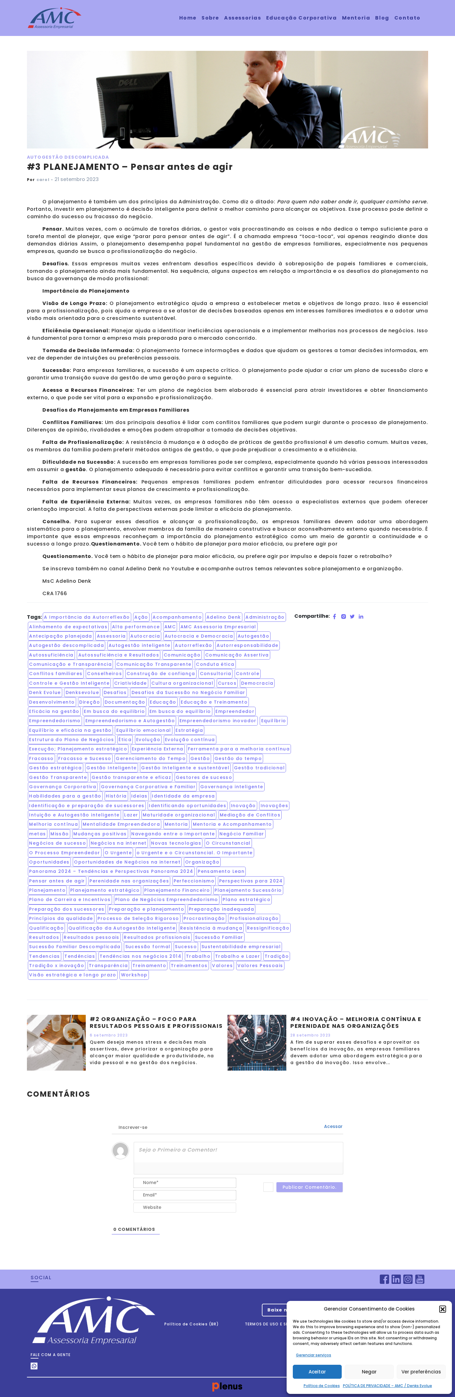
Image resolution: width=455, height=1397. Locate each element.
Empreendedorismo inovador (218, 721)
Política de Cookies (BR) (191, 1324)
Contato (407, 17)
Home (188, 17)
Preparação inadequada (221, 909)
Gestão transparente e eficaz (131, 777)
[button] (443, 1309)
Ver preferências (421, 1371)
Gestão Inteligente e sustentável (185, 768)
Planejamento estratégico (105, 890)
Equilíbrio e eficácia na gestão (70, 730)
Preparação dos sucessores (66, 909)
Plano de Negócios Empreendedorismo (166, 899)
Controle (247, 673)
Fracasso (41, 758)
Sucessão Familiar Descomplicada (74, 947)
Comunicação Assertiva (237, 655)
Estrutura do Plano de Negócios (71, 739)
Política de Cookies (322, 1385)
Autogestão (253, 636)
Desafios (115, 692)
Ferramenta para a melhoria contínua (239, 749)
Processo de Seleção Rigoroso (138, 918)
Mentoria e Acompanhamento (232, 824)
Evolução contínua (190, 739)
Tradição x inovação (56, 965)
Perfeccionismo (194, 881)
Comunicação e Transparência (70, 664)
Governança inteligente (231, 787)
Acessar (333, 1126)
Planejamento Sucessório (248, 890)
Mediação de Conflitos (250, 815)
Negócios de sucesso (57, 843)
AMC (170, 627)
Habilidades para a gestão (65, 796)
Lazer (131, 815)
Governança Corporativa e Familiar (148, 787)
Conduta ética (215, 664)
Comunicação (182, 655)
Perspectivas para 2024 (251, 881)
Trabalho (198, 956)
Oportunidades (49, 862)
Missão (59, 834)
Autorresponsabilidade (247, 645)
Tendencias (44, 956)
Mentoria (356, 17)
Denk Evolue (45, 692)
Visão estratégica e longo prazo (72, 975)
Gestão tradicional (259, 768)
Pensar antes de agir (57, 881)
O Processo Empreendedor (64, 853)
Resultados (44, 937)
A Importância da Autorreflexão (87, 617)
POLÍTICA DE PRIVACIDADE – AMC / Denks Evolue (387, 1385)
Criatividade (130, 683)
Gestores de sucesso (204, 777)
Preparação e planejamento (146, 909)
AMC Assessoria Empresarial (218, 627)
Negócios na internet (119, 843)
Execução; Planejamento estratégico (78, 749)
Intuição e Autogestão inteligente (74, 815)
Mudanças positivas (100, 834)
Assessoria (111, 636)
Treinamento (149, 965)
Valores (222, 965)
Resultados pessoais (91, 937)
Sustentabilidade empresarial (241, 947)
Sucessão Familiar (219, 937)
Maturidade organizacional (179, 815)
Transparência (108, 965)
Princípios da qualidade (61, 918)
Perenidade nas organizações (129, 881)
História (116, 796)
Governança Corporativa (62, 787)
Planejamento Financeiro (177, 890)
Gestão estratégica (55, 768)
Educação (163, 702)
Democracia (257, 683)
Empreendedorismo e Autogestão (130, 721)
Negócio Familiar (241, 834)
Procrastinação (204, 918)
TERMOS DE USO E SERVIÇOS (275, 1324)
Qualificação (46, 928)
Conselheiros (104, 673)
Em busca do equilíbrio (180, 711)
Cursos (227, 683)
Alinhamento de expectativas (68, 627)
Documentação (125, 702)
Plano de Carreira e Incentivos (69, 899)
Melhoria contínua (53, 824)
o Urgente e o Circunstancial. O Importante (194, 853)
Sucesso (186, 947)
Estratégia (189, 730)
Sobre (210, 17)
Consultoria (215, 673)
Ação (141, 617)
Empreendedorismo (54, 721)
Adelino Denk (223, 617)
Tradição (277, 956)
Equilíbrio (273, 721)
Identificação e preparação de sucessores (86, 805)
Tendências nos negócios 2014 (140, 956)
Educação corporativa (301, 17)
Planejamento (47, 890)
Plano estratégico (247, 899)
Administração (264, 617)
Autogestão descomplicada (66, 645)
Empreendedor (234, 711)
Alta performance (136, 627)
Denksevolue (82, 692)
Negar (369, 1371)
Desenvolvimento (52, 702)
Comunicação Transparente (154, 664)
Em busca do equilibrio (114, 711)
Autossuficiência (51, 655)
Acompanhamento (177, 617)
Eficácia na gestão (54, 711)
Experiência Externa (158, 749)
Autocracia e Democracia (199, 636)
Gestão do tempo (238, 758)
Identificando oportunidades (187, 805)
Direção (89, 702)
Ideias (139, 796)
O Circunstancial (228, 843)
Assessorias (242, 17)
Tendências (79, 956)
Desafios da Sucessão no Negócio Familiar (188, 692)
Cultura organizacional (182, 683)
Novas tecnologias (176, 843)
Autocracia (145, 636)
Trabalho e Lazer (237, 956)
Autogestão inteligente (140, 645)
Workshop (134, 975)
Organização (202, 862)
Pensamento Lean (221, 871)
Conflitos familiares (55, 673)
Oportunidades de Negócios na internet (127, 862)
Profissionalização (254, 918)
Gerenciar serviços (313, 1355)
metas (37, 834)
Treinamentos (189, 965)
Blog (382, 17)
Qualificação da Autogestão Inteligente (122, 928)
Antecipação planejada (60, 636)
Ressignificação (268, 928)
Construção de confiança (161, 673)
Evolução (148, 739)
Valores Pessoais (260, 965)
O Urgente (118, 853)
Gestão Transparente (58, 777)
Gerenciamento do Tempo (151, 758)
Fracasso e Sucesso (84, 758)
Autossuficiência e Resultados (118, 655)
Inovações (274, 805)
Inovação (243, 805)
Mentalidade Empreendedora (121, 824)
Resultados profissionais (157, 937)
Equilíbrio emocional (143, 730)
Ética (125, 739)
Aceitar (317, 1371)
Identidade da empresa (183, 796)
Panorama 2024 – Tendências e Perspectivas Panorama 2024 (111, 871)
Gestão (200, 758)
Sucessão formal (148, 947)
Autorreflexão (193, 645)
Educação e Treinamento (214, 702)
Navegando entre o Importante (173, 834)
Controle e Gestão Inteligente (69, 683)
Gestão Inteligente (111, 768)
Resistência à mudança (211, 928)
